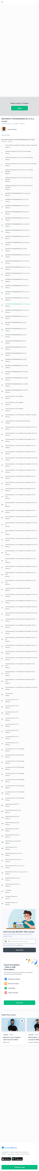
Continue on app (19, 1167)
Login (19, 108)
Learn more (19, 1003)
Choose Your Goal (9, 2)
